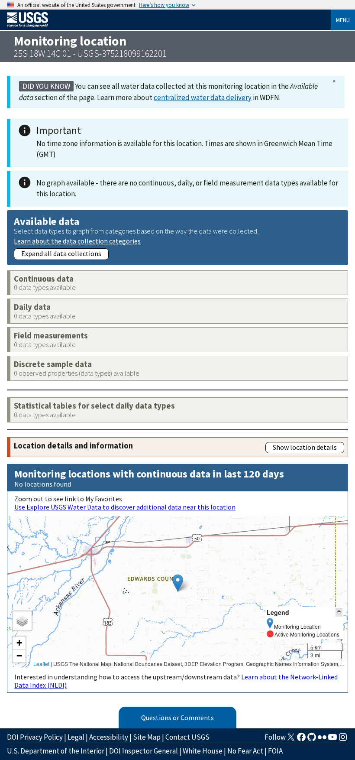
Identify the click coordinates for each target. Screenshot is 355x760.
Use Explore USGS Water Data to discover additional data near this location (125, 507)
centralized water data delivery (203, 97)
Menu (343, 20)
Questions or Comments (177, 717)
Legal (76, 737)
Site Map (147, 737)
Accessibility (108, 737)
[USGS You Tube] (332, 739)
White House (203, 751)
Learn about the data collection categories (77, 241)
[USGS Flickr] (322, 739)
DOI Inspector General (143, 751)
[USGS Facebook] (301, 739)
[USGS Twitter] (291, 739)
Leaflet (41, 663)
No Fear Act (245, 751)
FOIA (275, 751)
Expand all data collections (61, 253)
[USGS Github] (312, 739)
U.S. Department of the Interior (55, 751)
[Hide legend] (339, 612)
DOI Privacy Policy (35, 737)
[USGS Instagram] (343, 739)
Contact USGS (187, 737)
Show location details (305, 447)
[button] (177, 583)
